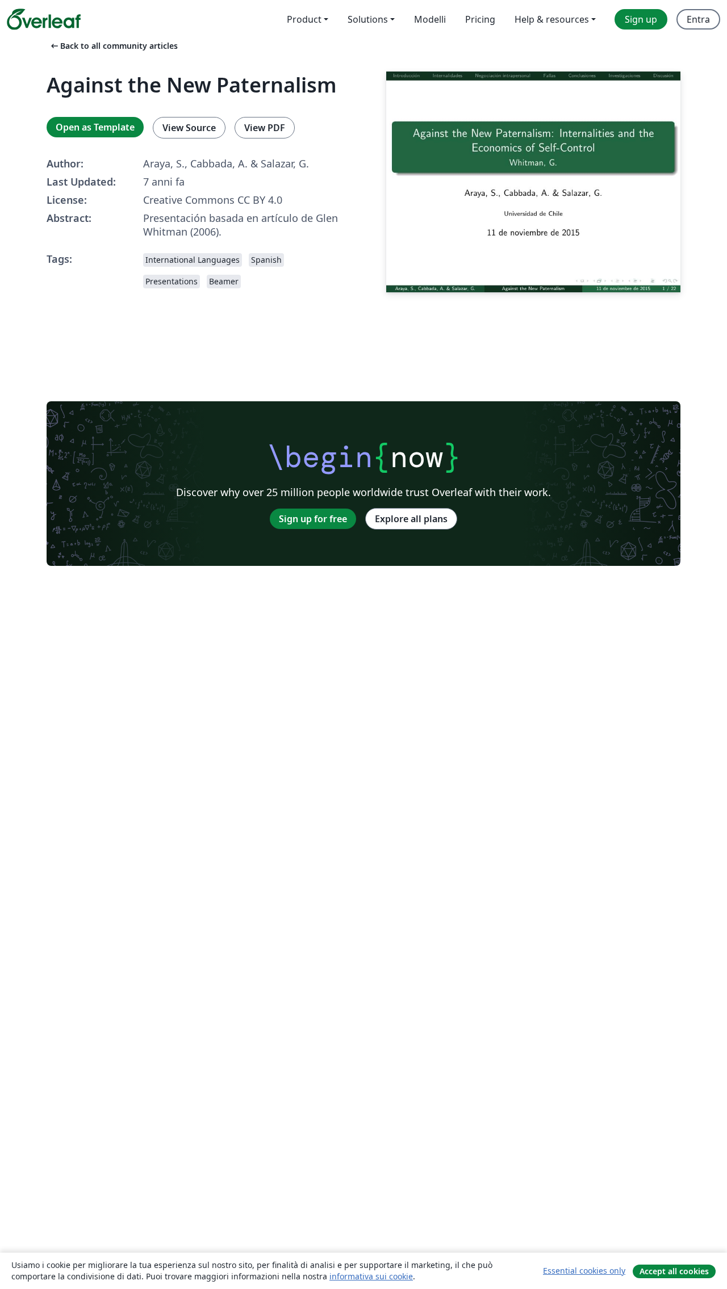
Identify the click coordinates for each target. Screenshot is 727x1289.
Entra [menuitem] (698, 19)
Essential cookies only (584, 1270)
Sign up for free (313, 519)
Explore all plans (411, 519)
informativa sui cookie (371, 1276)
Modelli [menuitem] (430, 19)
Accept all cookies (674, 1271)
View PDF (264, 127)
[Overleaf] (44, 19)
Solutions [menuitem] (368, 19)
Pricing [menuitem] (480, 19)
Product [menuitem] (304, 19)
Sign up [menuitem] (641, 19)
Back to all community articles (113, 45)
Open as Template (95, 127)
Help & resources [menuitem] (552, 19)
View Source (189, 127)
